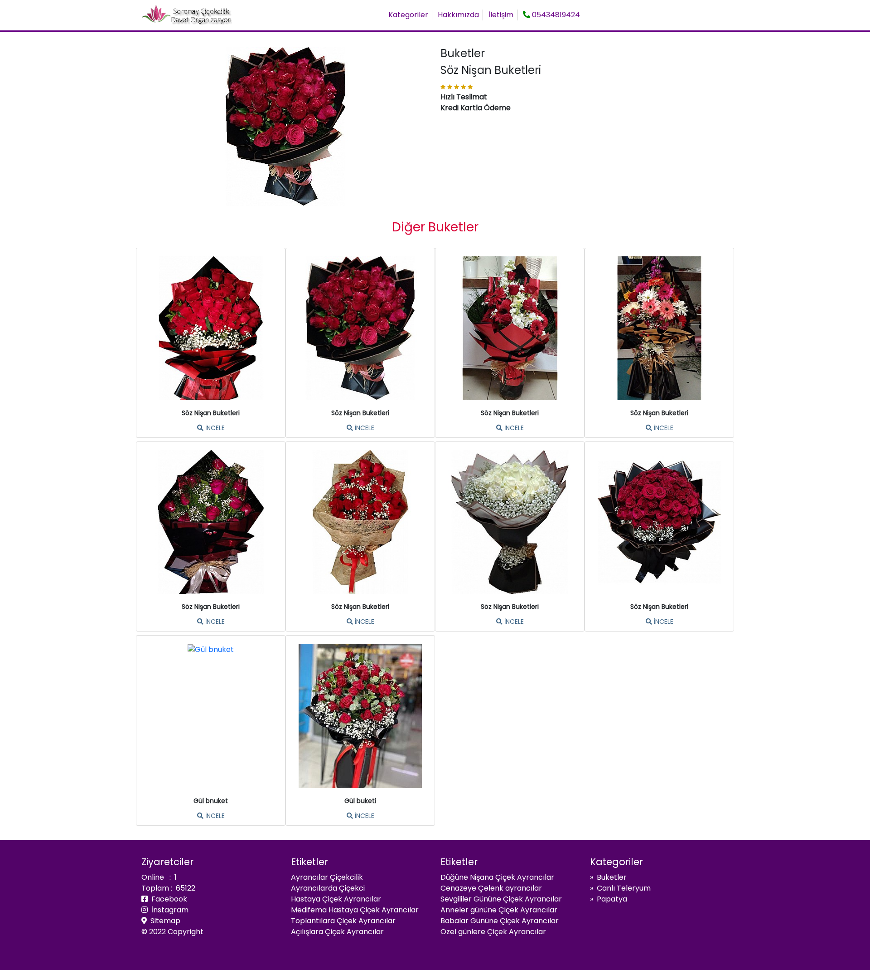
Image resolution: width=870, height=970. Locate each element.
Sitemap (163, 921)
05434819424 (555, 15)
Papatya (612, 899)
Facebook (167, 899)
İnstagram (168, 910)
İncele (214, 427)
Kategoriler (408, 15)
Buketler (612, 877)
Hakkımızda (458, 15)
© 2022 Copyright (172, 931)
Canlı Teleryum (624, 888)
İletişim (500, 15)
